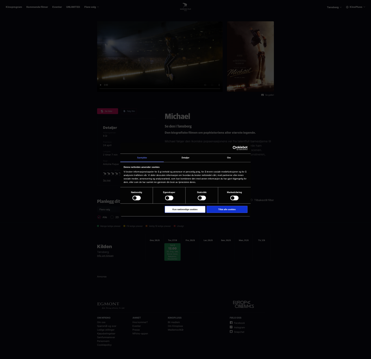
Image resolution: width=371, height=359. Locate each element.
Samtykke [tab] (142, 157)
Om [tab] (229, 157)
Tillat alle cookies (227, 209)
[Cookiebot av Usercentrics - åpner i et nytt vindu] (235, 148)
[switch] (169, 198)
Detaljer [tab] (186, 157)
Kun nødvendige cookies (185, 209)
